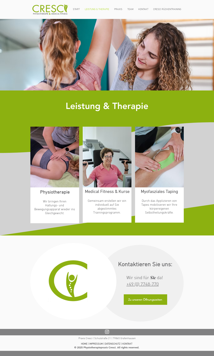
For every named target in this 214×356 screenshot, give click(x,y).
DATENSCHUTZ (112, 344)
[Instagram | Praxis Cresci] (107, 331)
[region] (54, 175)
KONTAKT (127, 344)
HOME (84, 344)
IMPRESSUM (96, 344)
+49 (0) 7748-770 (142, 284)
